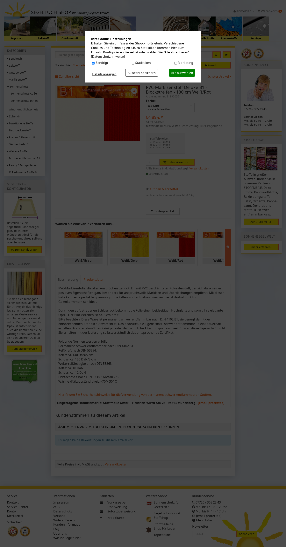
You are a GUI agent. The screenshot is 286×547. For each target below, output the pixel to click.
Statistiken (143, 63)
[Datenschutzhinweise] (108, 56)
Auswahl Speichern (142, 73)
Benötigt (102, 63)
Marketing (185, 63)
